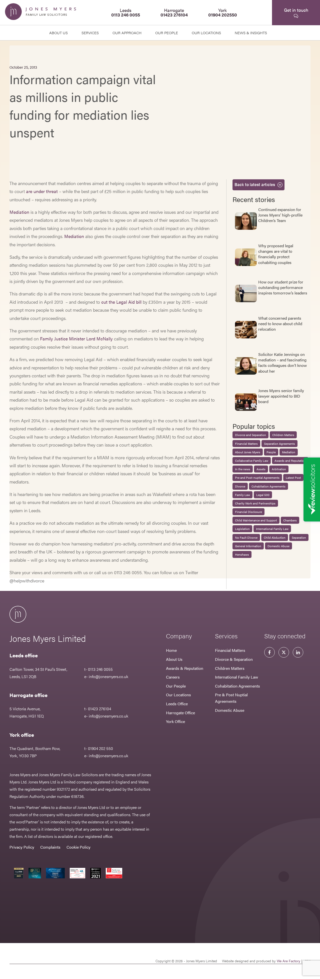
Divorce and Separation (250, 435)
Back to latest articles (254, 184)
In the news (242, 469)
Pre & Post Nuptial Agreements (231, 698)
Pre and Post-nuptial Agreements (257, 477)
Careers (173, 677)
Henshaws (242, 554)
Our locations (206, 32)
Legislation (242, 528)
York (222, 12)
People (271, 452)
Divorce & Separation (234, 659)
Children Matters (283, 435)
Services (90, 32)
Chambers (290, 520)
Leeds (125, 12)
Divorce (240, 486)
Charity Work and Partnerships (255, 503)
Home (171, 650)
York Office (175, 721)
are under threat (42, 191)
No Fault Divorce (246, 537)
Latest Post (293, 477)
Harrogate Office (180, 713)
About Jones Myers (247, 452)
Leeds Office (177, 704)
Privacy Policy (22, 847)
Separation (299, 537)
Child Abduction (275, 537)
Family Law (242, 494)
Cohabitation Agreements (269, 486)
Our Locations (178, 695)
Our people (166, 32)
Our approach (127, 32)
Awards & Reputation (184, 668)
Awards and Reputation (290, 460)
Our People (176, 686)
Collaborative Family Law (251, 460)
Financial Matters (246, 443)
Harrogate (174, 12)
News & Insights (251, 32)
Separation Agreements (279, 443)
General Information (248, 546)
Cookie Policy (78, 847)
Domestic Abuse (279, 546)
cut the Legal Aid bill (121, 302)
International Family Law (272, 528)
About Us (58, 32)
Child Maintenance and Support (256, 520)
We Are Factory (288, 960)
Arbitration (279, 469)
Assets (261, 469)
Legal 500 (263, 494)
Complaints (50, 847)
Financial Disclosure (248, 511)
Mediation (19, 212)
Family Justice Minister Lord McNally (76, 338)
